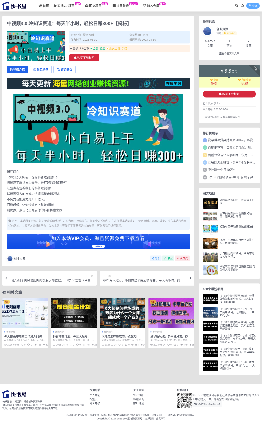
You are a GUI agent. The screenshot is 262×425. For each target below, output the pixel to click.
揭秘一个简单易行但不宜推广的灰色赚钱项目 (237, 241)
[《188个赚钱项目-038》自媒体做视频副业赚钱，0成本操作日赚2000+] (210, 299)
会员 (215, 80)
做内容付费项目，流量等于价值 (237, 201)
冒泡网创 (88, 35)
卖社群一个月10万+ (221, 170)
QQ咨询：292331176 (209, 403)
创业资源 (19, 258)
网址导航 (95, 403)
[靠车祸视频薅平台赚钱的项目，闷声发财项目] (210, 217)
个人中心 (95, 395)
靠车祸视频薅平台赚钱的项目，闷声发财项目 (236, 214)
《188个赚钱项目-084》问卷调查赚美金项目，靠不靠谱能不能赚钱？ (237, 325)
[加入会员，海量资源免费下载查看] (98, 243)
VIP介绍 (138, 395)
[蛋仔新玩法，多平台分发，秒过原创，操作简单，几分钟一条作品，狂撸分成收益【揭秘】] (171, 313)
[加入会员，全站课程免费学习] (98, 83)
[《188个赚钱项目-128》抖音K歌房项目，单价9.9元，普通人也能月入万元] (210, 339)
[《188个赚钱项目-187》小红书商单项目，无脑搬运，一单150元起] (210, 312)
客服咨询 (138, 399)
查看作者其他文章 (229, 53)
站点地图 (149, 418)
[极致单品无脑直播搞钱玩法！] (210, 230)
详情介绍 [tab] (19, 69)
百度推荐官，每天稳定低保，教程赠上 (234, 147)
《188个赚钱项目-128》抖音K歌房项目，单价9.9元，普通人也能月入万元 (238, 339)
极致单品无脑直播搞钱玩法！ (237, 226)
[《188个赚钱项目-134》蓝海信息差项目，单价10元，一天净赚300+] (210, 365)
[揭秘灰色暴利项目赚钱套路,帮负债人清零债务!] (210, 270)
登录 (254, 5)
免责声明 (160, 418)
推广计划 (138, 403)
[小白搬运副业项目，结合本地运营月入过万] (210, 257)
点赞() (184, 258)
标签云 (94, 399)
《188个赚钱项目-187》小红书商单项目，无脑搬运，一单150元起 (237, 312)
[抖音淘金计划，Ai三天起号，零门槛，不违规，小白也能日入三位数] (74, 313)
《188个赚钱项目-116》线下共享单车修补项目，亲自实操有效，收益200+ (237, 352)
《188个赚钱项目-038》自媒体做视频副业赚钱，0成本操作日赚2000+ (237, 299)
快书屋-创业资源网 (133, 418)
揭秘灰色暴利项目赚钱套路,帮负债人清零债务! (237, 267)
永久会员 (246, 80)
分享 (157, 258)
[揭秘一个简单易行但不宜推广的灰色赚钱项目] (210, 243)
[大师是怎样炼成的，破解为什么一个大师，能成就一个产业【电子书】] (122, 313)
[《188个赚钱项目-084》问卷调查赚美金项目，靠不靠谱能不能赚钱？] (210, 326)
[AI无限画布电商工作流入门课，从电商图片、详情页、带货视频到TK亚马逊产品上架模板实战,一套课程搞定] (25, 313)
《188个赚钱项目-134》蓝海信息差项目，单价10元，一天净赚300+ (237, 365)
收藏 (170, 258)
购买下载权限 (86, 57)
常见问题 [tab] (42, 69)
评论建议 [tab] (66, 69)
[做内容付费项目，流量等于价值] (210, 203)
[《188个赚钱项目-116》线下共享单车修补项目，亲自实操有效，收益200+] (210, 352)
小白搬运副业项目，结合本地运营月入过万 (237, 254)
